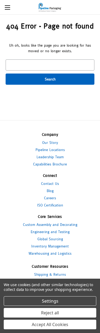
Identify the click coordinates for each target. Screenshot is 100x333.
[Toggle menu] (7, 7)
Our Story (50, 142)
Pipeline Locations (50, 150)
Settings (50, 301)
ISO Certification (50, 205)
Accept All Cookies (50, 324)
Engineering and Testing (50, 232)
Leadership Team (50, 157)
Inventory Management (50, 246)
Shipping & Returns (50, 274)
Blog (50, 191)
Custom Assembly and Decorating (50, 224)
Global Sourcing (50, 239)
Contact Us (50, 183)
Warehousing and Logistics (50, 253)
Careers (50, 198)
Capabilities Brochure (50, 164)
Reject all (50, 313)
